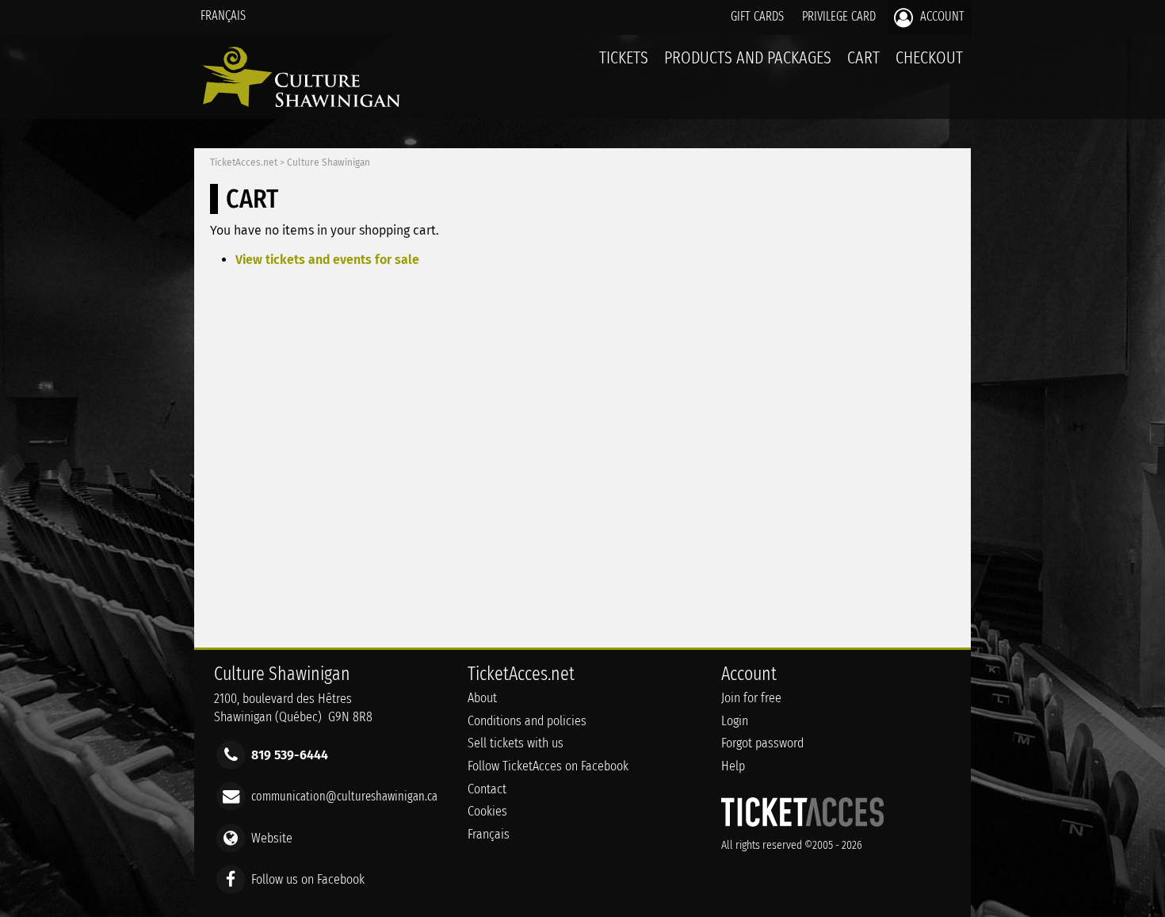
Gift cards (757, 16)
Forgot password (762, 743)
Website (271, 837)
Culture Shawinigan (328, 162)
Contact (487, 789)
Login (734, 720)
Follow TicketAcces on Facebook (548, 766)
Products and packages (747, 57)
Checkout (929, 57)
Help (733, 766)
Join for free (751, 697)
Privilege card (839, 16)
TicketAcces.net (243, 162)
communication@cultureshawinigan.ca (344, 796)
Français (223, 15)
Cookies (487, 811)
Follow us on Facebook (308, 878)
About (482, 697)
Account (940, 16)
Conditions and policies (527, 720)
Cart (863, 57)
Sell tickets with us (515, 743)
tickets (623, 57)
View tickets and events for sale (327, 259)
